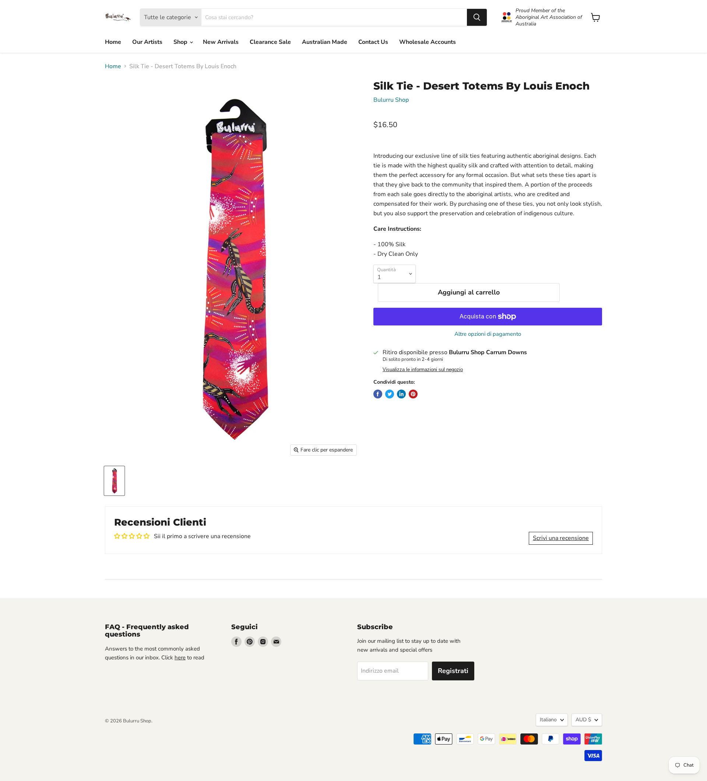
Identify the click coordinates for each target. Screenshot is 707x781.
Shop (181, 42)
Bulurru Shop (391, 100)
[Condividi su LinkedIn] (401, 394)
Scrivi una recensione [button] (561, 538)
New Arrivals (221, 42)
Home (113, 42)
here (180, 657)
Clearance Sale (270, 42)
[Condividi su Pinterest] (413, 394)
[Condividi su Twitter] (389, 394)
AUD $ (583, 719)
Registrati (453, 670)
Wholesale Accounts (427, 42)
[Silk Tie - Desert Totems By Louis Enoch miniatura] (114, 480)
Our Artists (147, 42)
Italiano (548, 719)
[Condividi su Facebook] (377, 394)
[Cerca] (477, 17)
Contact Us (373, 42)
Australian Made (324, 42)
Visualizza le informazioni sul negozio (423, 369)
